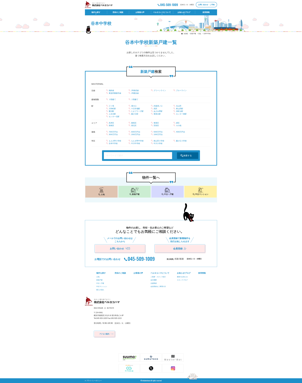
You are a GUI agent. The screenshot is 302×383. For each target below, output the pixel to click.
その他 (178, 125)
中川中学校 (135, 143)
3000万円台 (113, 134)
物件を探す (96, 12)
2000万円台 (135, 134)
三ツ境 (111, 106)
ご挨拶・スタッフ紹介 (158, 277)
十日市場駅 (135, 109)
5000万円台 (158, 132)
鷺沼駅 (111, 111)
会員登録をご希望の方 (158, 286)
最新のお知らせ (182, 277)
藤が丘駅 (134, 114)
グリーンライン (160, 90)
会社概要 (154, 280)
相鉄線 (111, 90)
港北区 (133, 125)
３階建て (112, 99)
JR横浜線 (135, 93)
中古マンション (101, 286)
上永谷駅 (112, 114)
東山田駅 (179, 109)
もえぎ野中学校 (137, 141)
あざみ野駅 (158, 111)
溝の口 (133, 106)
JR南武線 (135, 90)
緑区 (178, 123)
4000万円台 (180, 132)
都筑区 (133, 123)
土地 (97, 277)
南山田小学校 (159, 141)
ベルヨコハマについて (162, 12)
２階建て (134, 99)
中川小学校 (158, 143)
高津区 (111, 123)
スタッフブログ (182, 280)
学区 (199, 33)
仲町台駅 (179, 111)
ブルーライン (181, 90)
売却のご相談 (118, 12)
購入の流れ (100, 290)
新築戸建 (99, 280)
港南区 (111, 125)
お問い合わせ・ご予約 (206, 5)
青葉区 (156, 123)
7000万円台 (113, 132)
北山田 (178, 106)
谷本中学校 (113, 143)
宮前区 (156, 125)
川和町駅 (112, 109)
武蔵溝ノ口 (158, 106)
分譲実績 (154, 283)
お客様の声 (140, 12)
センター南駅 (181, 114)
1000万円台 (158, 134)
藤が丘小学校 (181, 141)
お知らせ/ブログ (184, 12)
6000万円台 (135, 132)
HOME (186, 33)
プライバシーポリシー (94, 380)
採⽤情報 (206, 12)
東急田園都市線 (115, 93)
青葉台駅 (157, 114)
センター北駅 (114, 116)
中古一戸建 (100, 283)
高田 (155, 109)
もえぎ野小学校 (115, 141)
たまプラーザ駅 (137, 111)
